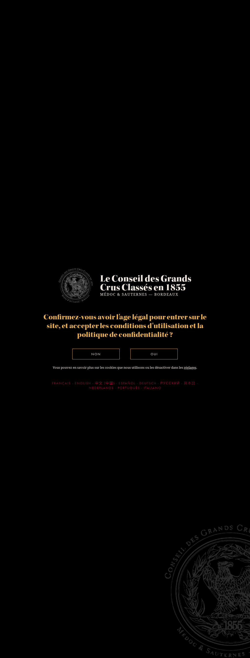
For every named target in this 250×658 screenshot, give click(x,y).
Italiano (152, 388)
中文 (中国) (105, 383)
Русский (170, 383)
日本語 (190, 383)
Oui (154, 354)
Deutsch (147, 383)
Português (129, 388)
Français (61, 383)
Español (127, 383)
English (83, 383)
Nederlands (101, 388)
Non (96, 354)
